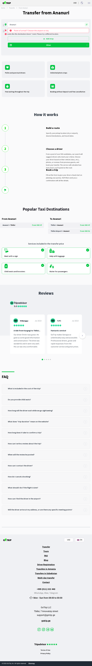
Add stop (50, 38)
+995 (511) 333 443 (46, 589)
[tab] (46, 389)
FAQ (46, 556)
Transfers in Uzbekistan (46, 573)
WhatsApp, (39, 593)
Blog (46, 560)
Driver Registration (46, 564)
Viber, (46, 593)
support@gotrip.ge (46, 615)
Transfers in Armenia (46, 569)
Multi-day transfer (46, 578)
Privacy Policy (45, 653)
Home (3, 8)
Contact (46, 582)
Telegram (53, 593)
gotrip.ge (45, 620)
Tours (46, 551)
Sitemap (31, 663)
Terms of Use (45, 650)
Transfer (12, 8)
